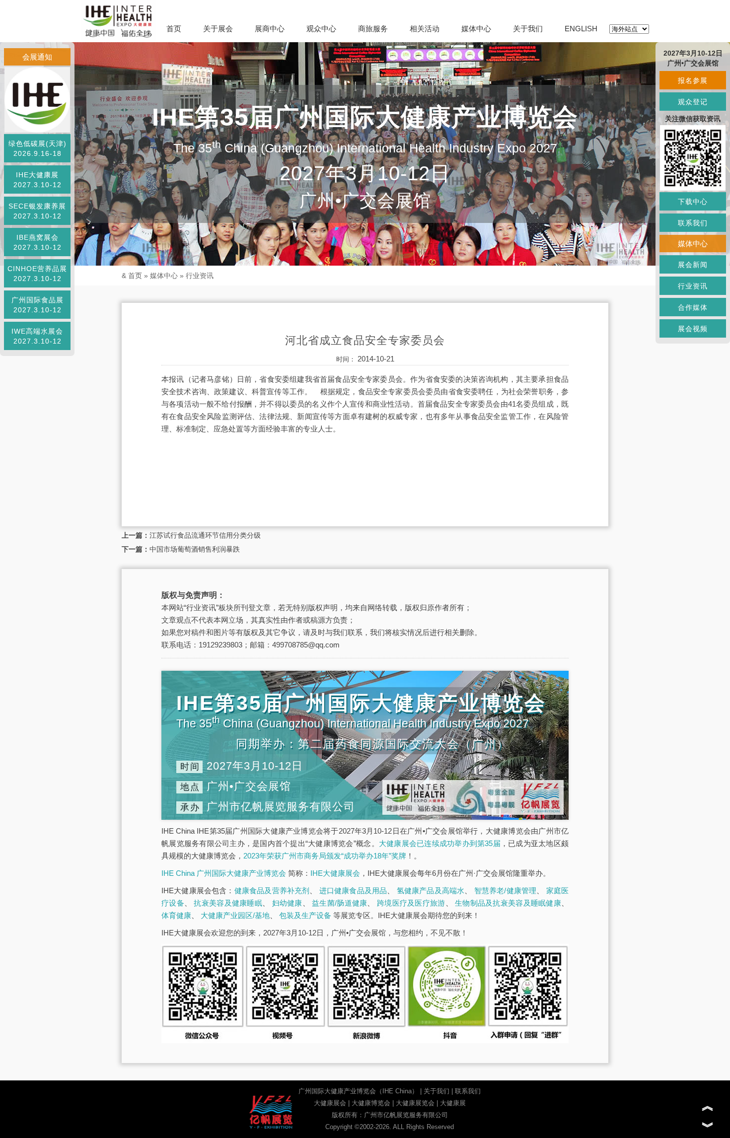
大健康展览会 (415, 1103)
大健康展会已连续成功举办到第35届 (440, 843)
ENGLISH (581, 28)
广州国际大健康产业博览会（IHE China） (358, 1091)
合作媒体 (693, 307)
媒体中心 (476, 28)
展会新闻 (693, 265)
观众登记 (693, 102)
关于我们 (528, 28)
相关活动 (424, 28)
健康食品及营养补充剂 (272, 890)
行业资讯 (200, 276)
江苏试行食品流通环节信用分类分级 (205, 535)
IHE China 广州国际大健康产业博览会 (223, 873)
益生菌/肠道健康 (339, 903)
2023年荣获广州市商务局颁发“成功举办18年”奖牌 (324, 856)
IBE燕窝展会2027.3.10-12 (37, 242)
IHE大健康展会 (335, 873)
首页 (173, 28)
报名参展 (693, 80)
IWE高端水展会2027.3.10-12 (37, 336)
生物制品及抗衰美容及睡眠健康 (508, 903)
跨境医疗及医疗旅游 (411, 903)
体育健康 (176, 915)
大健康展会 (330, 1103)
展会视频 (693, 329)
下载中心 (693, 202)
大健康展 (453, 1103)
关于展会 (218, 28)
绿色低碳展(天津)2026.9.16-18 (37, 148)
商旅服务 (373, 28)
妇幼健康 (287, 903)
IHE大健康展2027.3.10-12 (37, 180)
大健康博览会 (371, 1103)
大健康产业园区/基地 (235, 915)
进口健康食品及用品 (353, 890)
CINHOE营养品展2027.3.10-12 (37, 274)
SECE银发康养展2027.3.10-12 (37, 211)
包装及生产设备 (305, 915)
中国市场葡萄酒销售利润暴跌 (194, 549)
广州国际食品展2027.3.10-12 (37, 305)
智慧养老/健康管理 (505, 890)
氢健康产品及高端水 (431, 890)
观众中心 (321, 28)
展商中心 (270, 28)
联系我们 (468, 1091)
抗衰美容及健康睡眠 (228, 903)
